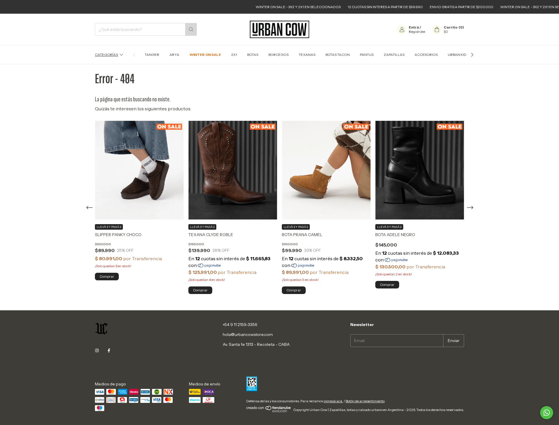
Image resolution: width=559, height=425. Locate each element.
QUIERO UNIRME (279, 166)
